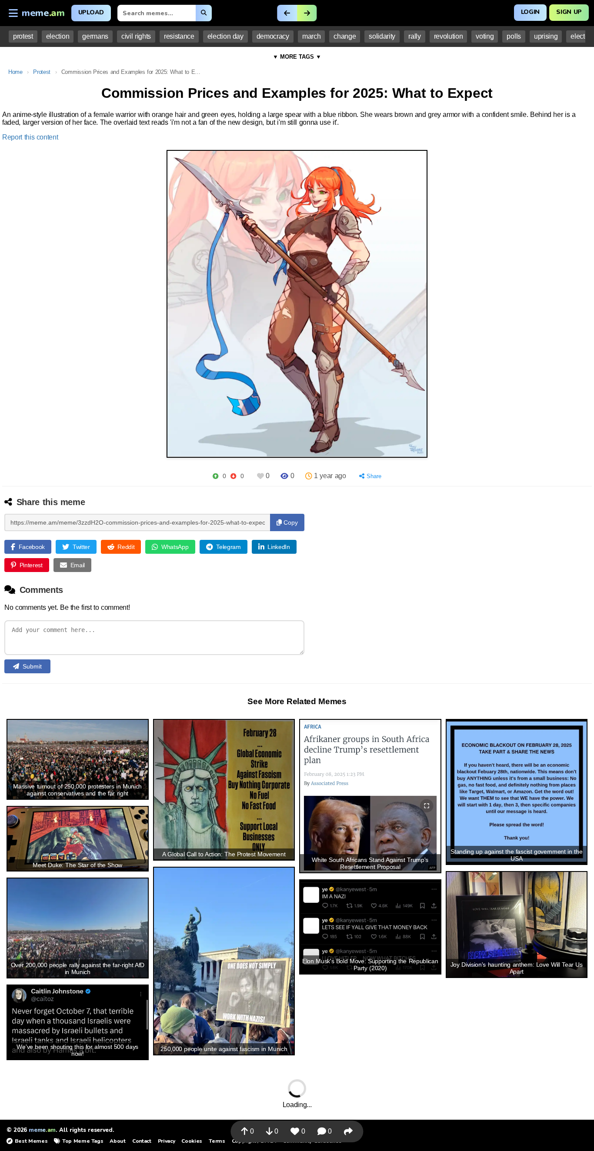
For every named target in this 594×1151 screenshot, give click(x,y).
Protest (41, 72)
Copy (290, 522)
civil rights (136, 36)
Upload (91, 12)
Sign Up (569, 12)
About (117, 1141)
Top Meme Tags (82, 1141)
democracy (273, 36)
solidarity (382, 36)
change (345, 36)
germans (95, 36)
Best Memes (31, 1141)
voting (485, 36)
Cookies (191, 1141)
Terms (217, 1141)
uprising (545, 36)
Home (15, 72)
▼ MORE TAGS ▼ (297, 56)
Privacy (166, 1141)
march (311, 36)
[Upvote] (215, 476)
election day (225, 36)
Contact (141, 1141)
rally (414, 36)
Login (530, 12)
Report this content (30, 137)
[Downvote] (233, 476)
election (57, 36)
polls (514, 36)
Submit (32, 666)
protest (23, 36)
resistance (179, 36)
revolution (448, 36)
